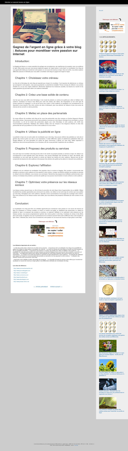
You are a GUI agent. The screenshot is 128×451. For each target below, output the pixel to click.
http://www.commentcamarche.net (23, 268)
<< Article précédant (41, 286)
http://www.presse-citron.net (21, 281)
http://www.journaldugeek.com (22, 270)
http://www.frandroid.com (20, 277)
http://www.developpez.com (21, 279)
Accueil (101, 10)
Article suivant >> (56, 286)
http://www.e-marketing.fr (20, 273)
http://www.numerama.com (21, 275)
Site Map (76, 445)
